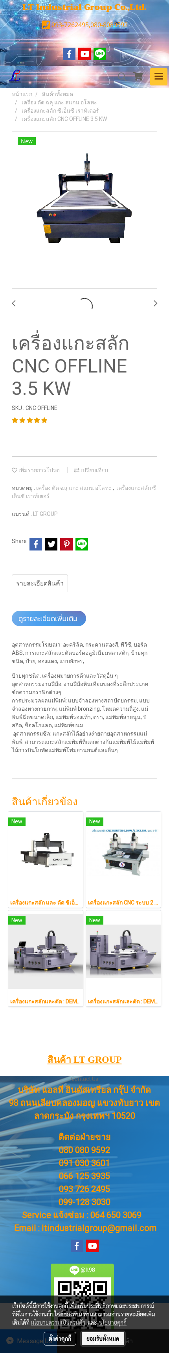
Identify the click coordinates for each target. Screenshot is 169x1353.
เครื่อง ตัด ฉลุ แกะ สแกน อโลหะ (74, 488)
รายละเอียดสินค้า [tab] (40, 583)
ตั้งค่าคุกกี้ (60, 1338)
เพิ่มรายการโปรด (38, 470)
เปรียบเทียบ (93, 470)
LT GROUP (45, 514)
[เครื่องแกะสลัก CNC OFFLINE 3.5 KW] (84, 210)
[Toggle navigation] (158, 76)
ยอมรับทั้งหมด (102, 1338)
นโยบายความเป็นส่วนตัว (58, 1322)
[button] (119, 76)
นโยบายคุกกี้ (113, 1322)
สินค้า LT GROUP (85, 1060)
